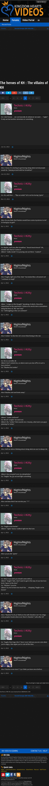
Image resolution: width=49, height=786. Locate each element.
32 (13, 98)
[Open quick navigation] (47, 28)
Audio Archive (21, 769)
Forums (15, 20)
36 (29, 98)
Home (5, 20)
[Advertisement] (24, 56)
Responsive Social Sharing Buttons (11, 785)
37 (33, 98)
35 (25, 98)
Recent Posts (6, 24)
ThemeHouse (27, 781)
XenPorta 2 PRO (4, 692)
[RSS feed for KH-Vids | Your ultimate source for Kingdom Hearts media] (18, 774)
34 (21, 98)
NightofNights (22, 156)
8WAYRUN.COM (26, 692)
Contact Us (36, 751)
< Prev (2, 98)
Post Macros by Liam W (25, 778)
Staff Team (43, 769)
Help (45, 751)
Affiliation (4, 771)
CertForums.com (28, 785)
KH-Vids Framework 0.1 (8, 779)
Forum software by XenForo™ (9, 778)
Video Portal (28, 20)
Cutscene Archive (10, 769)
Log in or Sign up (41, 1)
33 (17, 98)
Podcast (36, 769)
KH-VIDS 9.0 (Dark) (10, 751)
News (2, 769)
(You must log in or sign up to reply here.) (37, 683)
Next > (38, 98)
